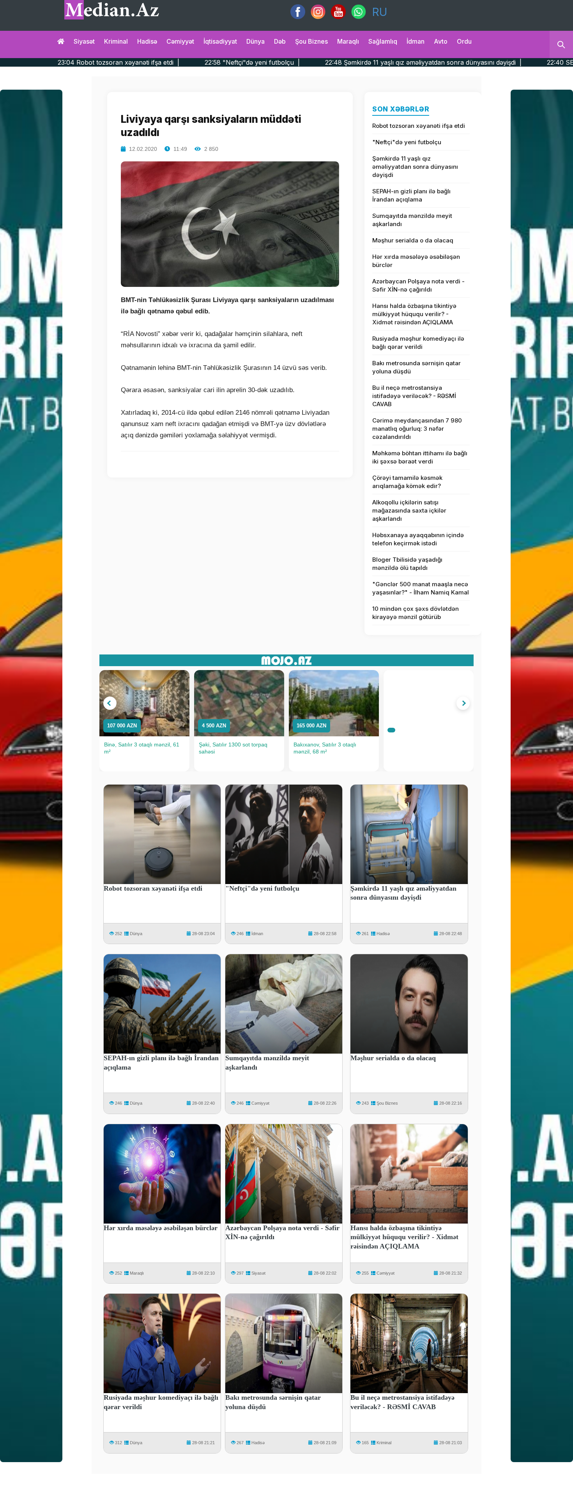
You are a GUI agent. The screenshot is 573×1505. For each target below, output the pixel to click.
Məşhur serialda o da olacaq (412, 240)
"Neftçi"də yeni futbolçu (406, 142)
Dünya (255, 41)
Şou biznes (311, 41)
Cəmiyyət (180, 41)
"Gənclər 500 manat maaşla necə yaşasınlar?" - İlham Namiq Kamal (420, 588)
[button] (110, 703)
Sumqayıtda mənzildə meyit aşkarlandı (412, 220)
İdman (415, 41)
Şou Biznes (387, 1103)
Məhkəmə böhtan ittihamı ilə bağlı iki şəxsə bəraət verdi (419, 457)
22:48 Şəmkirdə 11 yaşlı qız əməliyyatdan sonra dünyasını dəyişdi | (328, 62)
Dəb (280, 41)
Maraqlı (348, 41)
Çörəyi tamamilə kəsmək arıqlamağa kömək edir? (407, 482)
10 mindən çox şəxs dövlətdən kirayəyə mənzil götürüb (415, 613)
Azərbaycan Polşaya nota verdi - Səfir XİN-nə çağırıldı (418, 285)
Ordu (464, 41)
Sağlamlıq (382, 41)
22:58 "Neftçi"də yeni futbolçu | (156, 62)
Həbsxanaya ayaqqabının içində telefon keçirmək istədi (418, 539)
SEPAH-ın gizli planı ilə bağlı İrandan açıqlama (411, 195)
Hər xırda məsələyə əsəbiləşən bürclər (416, 261)
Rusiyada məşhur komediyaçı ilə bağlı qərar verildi (418, 342)
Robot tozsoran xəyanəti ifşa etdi (418, 125)
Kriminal (116, 41)
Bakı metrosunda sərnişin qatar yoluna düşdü (416, 367)
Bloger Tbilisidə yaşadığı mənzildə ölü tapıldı (407, 563)
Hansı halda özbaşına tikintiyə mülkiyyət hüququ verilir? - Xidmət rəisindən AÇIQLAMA (414, 314)
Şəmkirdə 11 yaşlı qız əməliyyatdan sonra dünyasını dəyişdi (415, 167)
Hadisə (147, 41)
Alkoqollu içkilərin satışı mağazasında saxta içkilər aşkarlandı (409, 510)
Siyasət (84, 41)
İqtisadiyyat (220, 41)
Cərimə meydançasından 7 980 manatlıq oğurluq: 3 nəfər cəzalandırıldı (417, 428)
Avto (440, 41)
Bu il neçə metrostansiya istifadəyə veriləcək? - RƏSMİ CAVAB (414, 396)
